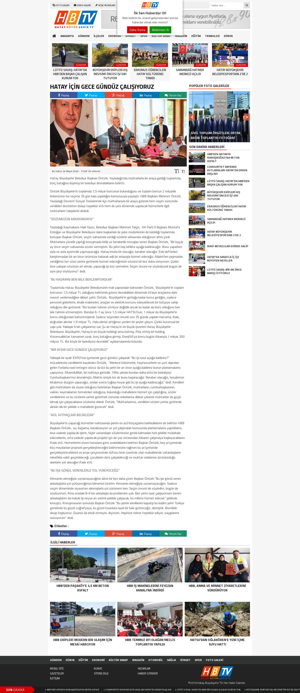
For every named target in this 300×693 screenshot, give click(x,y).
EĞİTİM (196, 36)
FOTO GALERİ (214, 660)
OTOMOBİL (155, 660)
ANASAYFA (67, 36)
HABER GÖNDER (148, 673)
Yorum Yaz (175, 95)
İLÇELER (99, 36)
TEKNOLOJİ (212, 36)
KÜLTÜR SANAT (161, 36)
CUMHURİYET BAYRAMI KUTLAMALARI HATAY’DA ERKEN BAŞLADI (112, 690)
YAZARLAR (144, 668)
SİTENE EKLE (101, 673)
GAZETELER (57, 673)
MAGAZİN (181, 36)
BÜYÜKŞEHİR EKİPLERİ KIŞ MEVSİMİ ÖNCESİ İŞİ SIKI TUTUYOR (251, 690)
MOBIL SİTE (57, 668)
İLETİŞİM (55, 678)
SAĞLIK (171, 660)
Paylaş (65, 95)
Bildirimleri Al (160, 29)
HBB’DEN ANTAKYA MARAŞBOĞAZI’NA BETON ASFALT (47, 690)
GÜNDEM (84, 36)
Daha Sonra (137, 29)
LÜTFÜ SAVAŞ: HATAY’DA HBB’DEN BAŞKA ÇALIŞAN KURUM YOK (183, 690)
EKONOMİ (114, 36)
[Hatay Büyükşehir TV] (150, 7)
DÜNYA (228, 36)
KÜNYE (98, 668)
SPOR (143, 36)
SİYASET (130, 36)
